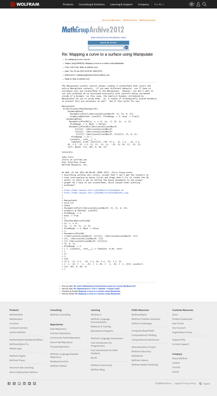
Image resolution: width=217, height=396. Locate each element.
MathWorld (137, 355)
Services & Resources (111, 20)
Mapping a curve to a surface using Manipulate (99, 291)
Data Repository (58, 328)
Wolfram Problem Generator (146, 318)
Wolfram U (96, 314)
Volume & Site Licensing (21, 367)
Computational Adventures (145, 339)
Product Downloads (182, 318)
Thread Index (107, 37)
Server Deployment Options (23, 372)
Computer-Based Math (143, 330)
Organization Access (182, 332)
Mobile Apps (15, 348)
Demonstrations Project (144, 346)
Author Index (120, 37)
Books (94, 357)
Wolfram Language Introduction (107, 338)
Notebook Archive (59, 361)
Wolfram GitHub (58, 365)
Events (175, 371)
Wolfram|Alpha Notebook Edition (26, 339)
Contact (176, 367)
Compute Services (18, 327)
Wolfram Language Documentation (100, 320)
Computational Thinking (144, 335)
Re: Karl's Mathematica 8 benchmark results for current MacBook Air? (105, 286)
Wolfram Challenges (142, 323)
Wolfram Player (17, 360)
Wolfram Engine (17, 355)
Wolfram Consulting (60, 314)
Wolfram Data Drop (141, 351)
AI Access (14, 323)
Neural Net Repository (61, 342)
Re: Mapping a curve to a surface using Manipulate (97, 294)
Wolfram (167, 383)
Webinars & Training (101, 326)
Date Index (96, 37)
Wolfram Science (140, 360)
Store (175, 314)
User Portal (178, 323)
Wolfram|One (16, 314)
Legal (177, 383)
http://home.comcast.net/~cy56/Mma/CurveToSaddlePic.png (96, 193)
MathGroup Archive (148, 20)
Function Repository (60, 333)
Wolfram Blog (98, 369)
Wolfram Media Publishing (145, 364)
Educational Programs (102, 330)
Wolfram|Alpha (139, 314)
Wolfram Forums (130, 20)
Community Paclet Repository (65, 337)
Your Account (179, 327)
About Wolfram (180, 358)
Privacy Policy (189, 383)
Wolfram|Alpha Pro (19, 344)
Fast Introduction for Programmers (101, 344)
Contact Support (180, 344)
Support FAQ (178, 339)
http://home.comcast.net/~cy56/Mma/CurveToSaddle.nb (94, 190)
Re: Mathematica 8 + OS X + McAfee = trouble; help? (97, 289)
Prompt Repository (60, 346)
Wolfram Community (101, 365)
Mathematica (16, 318)
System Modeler (17, 332)
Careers (176, 362)
